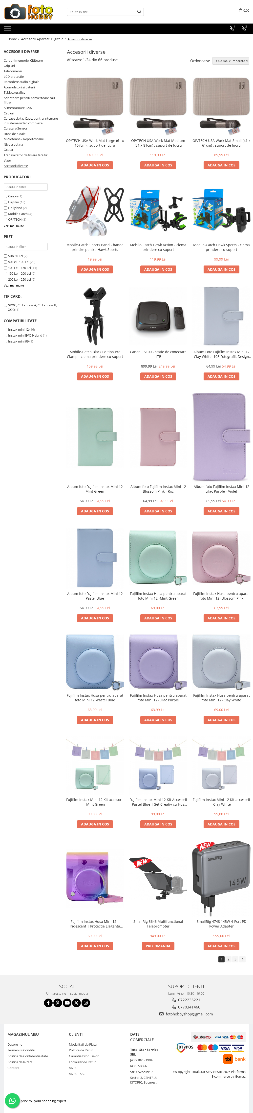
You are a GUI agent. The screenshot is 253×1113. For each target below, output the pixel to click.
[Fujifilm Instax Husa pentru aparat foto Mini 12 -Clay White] (221, 662)
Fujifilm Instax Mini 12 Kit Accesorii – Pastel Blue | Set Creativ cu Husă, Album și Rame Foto (158, 802)
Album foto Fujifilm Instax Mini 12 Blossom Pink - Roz (158, 489)
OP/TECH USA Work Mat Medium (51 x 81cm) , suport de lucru (158, 143)
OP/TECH (15, 219)
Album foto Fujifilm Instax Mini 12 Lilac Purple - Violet (221, 489)
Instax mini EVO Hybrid (25, 335)
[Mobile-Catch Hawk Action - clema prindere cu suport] (158, 211)
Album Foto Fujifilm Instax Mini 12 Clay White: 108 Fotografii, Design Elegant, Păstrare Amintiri (221, 354)
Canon (13, 196)
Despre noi (15, 1044)
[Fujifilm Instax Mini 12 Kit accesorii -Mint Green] (95, 765)
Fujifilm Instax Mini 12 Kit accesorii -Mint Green (95, 802)
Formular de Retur (82, 1062)
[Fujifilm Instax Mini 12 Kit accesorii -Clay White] (221, 765)
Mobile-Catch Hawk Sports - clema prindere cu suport (221, 247)
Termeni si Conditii (21, 1050)
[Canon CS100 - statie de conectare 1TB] (158, 316)
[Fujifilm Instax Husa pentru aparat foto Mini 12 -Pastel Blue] (95, 662)
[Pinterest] (57, 1003)
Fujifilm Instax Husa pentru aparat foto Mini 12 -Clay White (221, 697)
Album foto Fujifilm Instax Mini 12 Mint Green (95, 489)
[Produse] (8, 29)
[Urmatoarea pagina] (242, 959)
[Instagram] (86, 1003)
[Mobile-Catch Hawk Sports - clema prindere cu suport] (221, 211)
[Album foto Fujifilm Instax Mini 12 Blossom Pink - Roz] (158, 437)
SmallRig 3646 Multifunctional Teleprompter (158, 923)
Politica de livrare (19, 1062)
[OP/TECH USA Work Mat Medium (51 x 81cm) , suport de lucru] (158, 106)
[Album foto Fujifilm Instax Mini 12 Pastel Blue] (95, 558)
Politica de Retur (81, 1050)
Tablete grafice (14, 92)
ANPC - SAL (77, 1073)
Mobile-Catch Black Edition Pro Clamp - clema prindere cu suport (95, 354)
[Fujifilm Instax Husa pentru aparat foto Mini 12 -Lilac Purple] (158, 662)
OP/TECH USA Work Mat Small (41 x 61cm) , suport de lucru (221, 143)
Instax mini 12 (18, 329)
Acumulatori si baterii (19, 87)
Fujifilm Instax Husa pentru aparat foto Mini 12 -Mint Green (158, 596)
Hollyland (15, 208)
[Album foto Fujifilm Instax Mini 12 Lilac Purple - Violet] (221, 437)
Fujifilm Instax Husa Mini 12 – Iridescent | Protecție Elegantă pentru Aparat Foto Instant (95, 923)
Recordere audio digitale (21, 82)
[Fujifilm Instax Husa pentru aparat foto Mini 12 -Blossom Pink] (221, 557)
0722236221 (188, 999)
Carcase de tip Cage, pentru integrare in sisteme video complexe (31, 120)
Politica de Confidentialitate (27, 1056)
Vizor (7, 160)
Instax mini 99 (18, 341)
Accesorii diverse (16, 165)
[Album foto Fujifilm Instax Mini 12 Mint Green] (95, 437)
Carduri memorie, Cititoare (23, 60)
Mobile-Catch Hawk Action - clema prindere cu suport (158, 247)
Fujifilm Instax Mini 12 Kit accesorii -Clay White (221, 802)
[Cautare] (139, 12)
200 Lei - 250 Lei (19, 279)
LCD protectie (14, 76)
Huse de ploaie (14, 134)
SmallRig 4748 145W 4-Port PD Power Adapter (221, 923)
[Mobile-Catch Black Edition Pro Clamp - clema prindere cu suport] (95, 316)
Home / (13, 39)
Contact (13, 1067)
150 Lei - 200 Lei (19, 273)
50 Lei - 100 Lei (18, 262)
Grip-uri (9, 65)
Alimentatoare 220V (18, 108)
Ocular (8, 149)
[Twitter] (76, 1003)
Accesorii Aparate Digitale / (44, 39)
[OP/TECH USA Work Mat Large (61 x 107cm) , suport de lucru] (95, 106)
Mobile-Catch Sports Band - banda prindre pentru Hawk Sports (95, 247)
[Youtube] (67, 1003)
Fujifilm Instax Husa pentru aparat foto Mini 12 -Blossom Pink (221, 596)
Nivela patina (13, 144)
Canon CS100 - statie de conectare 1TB (158, 354)
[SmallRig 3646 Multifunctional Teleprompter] (158, 878)
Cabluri (9, 113)
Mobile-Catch (18, 214)
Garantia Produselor (84, 1056)
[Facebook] (48, 1003)
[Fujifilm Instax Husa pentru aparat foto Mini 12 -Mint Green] (158, 557)
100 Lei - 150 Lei (19, 267)
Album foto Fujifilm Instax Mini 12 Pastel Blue (95, 596)
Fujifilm (13, 202)
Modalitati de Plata (83, 1044)
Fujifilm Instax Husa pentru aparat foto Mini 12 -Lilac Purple (158, 697)
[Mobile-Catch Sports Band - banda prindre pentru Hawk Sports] (95, 211)
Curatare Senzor (15, 128)
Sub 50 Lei (15, 256)
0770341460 (188, 1007)
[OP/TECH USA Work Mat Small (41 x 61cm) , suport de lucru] (221, 106)
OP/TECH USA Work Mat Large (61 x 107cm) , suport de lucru (95, 143)
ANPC (73, 1067)
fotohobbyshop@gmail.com (189, 1013)
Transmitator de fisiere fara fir (25, 155)
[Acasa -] (28, 12)
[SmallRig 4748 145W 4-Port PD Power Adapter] (221, 879)
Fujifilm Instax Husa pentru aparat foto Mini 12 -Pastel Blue (95, 697)
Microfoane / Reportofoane (24, 139)
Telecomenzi (13, 71)
